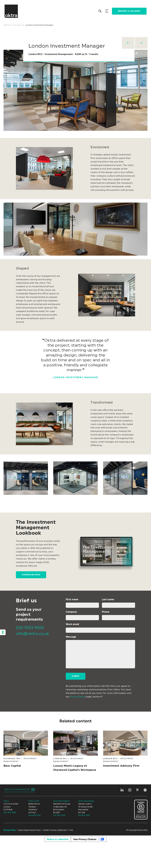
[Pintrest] (137, 790)
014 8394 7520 (34, 815)
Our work (17, 25)
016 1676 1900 (84, 815)
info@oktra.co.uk (32, 634)
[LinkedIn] (122, 790)
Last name (108, 599)
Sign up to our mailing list (17, 789)
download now (31, 575)
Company (72, 612)
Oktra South (33, 801)
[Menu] (106, 11)
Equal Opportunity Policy (29, 830)
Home (6, 25)
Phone (106, 612)
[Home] (11, 11)
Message (71, 637)
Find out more (73, 751)
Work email (73, 624)
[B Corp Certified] (140, 809)
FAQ (71, 830)
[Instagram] (129, 790)
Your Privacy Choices (84, 839)
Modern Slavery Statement (55, 830)
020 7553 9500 (30, 628)
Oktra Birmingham (61, 801)
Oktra (6, 801)
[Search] (100, 11)
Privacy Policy (77, 697)
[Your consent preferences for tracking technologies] (3, 632)
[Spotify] (145, 790)
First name (72, 599)
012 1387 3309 (59, 815)
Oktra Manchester (86, 801)
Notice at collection (58, 839)
